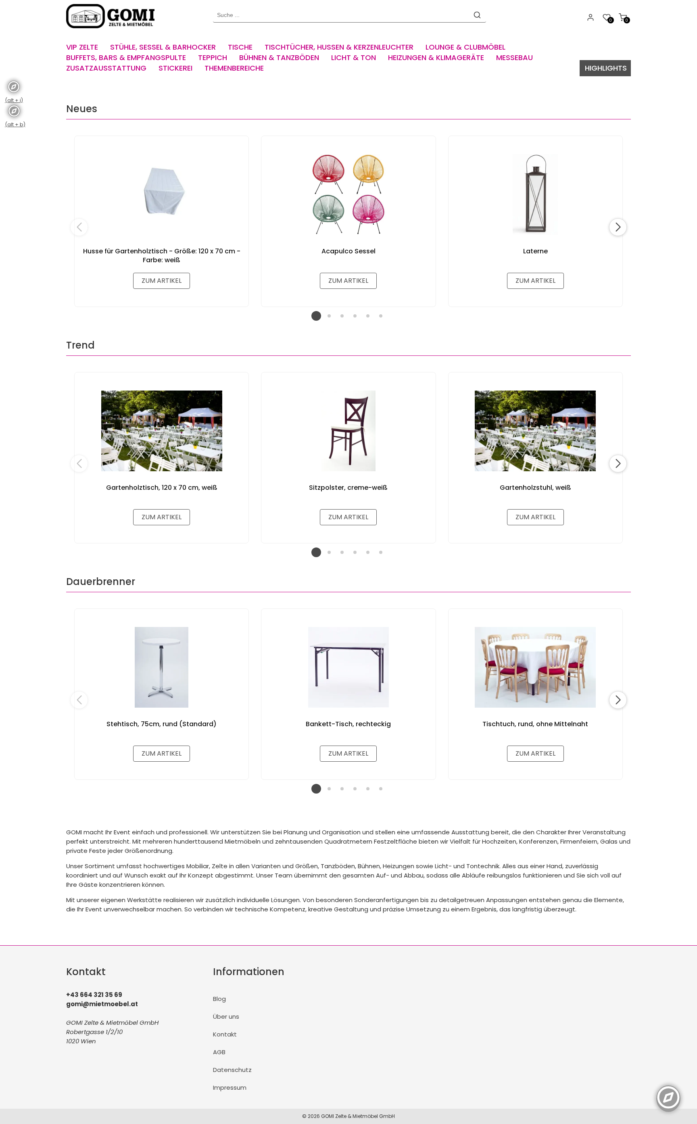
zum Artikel (162, 280)
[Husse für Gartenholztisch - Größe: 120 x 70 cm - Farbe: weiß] (161, 194)
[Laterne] (535, 194)
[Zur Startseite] (112, 30)
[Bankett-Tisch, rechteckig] (348, 667)
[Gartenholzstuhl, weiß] (535, 430)
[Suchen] (477, 15)
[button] (618, 227)
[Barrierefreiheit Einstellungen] (668, 1093)
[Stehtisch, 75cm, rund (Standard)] (161, 667)
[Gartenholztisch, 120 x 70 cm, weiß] (161, 430)
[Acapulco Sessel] (348, 194)
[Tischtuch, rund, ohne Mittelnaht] (535, 667)
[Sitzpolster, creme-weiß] (348, 430)
